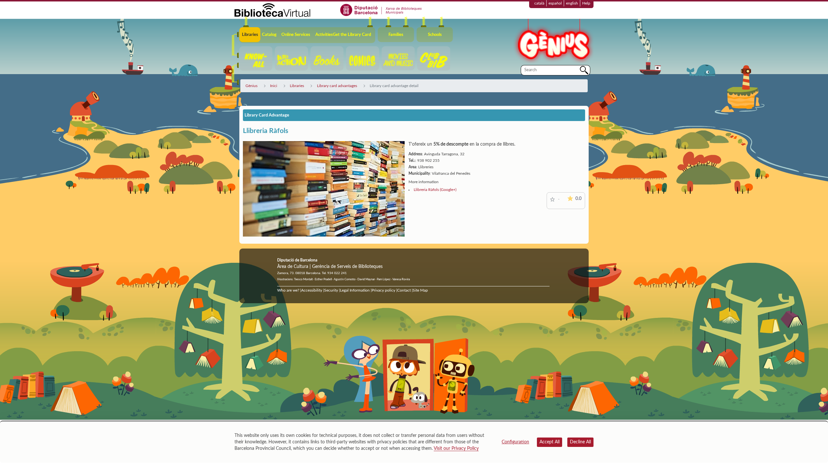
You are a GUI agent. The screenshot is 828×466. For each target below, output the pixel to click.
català (539, 3)
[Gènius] (553, 42)
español (555, 3)
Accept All (549, 442)
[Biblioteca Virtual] (272, 9)
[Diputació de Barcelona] (381, 9)
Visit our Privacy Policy (456, 448)
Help (586, 3)
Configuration (515, 442)
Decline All (580, 442)
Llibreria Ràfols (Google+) (435, 190)
